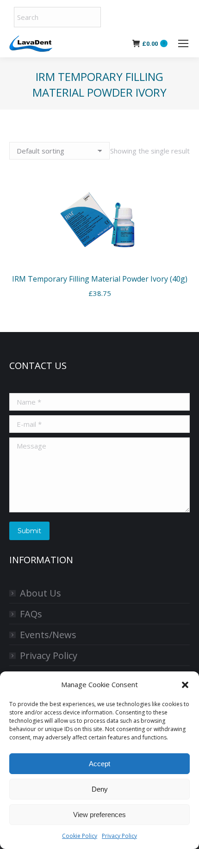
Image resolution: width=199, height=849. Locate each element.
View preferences (99, 814)
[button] (185, 684)
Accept (99, 764)
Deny (100, 789)
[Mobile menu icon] (183, 43)
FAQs (31, 614)
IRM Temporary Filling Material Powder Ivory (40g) (99, 279)
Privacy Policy (119, 836)
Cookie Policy (79, 836)
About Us (40, 593)
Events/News (48, 634)
